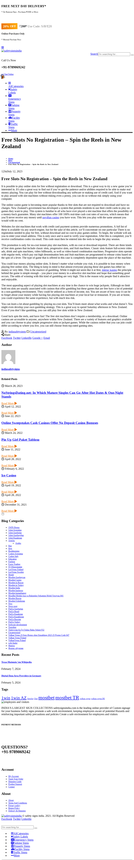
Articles (11, 540)
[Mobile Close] (3, 823)
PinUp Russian (14, 619)
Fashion (11, 561)
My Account (13, 776)
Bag (10, 546)
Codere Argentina (15, 553)
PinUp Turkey (14, 622)
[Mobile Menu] (2, 47)
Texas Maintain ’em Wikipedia (16, 662)
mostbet (46, 697)
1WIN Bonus (14, 527)
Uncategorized (38, 331)
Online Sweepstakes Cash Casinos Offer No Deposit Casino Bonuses (49, 423)
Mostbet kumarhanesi (17, 593)
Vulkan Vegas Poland (17, 638)
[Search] (132, 55)
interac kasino (109, 269)
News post (12, 606)
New (10, 603)
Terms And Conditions (17, 803)
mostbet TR (67, 697)
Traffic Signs (13, 126)
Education (12, 559)
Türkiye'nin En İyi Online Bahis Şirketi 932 (26, 630)
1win (5, 697)
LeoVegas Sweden (16, 572)
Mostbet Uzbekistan (16, 601)
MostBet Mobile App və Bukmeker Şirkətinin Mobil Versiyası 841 (36, 596)
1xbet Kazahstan (15, 538)
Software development (17, 624)
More (14, 130)
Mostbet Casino (14, 580)
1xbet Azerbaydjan (16, 535)
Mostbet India (14, 588)
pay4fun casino (50, 217)
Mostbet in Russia (15, 582)
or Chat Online (7, 74)
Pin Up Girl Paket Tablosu (20, 439)
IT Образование (15, 567)
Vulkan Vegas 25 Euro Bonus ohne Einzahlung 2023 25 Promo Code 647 (38, 635)
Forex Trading (14, 564)
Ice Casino (8, 475)
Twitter (17, 337)
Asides (18, 543)
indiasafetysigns (17, 331)
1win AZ (19, 697)
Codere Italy (13, 556)
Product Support (15, 784)
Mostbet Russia (14, 598)
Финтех (11, 645)
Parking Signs (13, 107)
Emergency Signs (14, 100)
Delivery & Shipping (17, 811)
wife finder (12, 643)
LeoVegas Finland (15, 569)
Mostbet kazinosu (15, 590)
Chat (36, 699)
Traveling (12, 627)
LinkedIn (26, 337)
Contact (11, 787)
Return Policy (14, 808)
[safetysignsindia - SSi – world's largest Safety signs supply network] (11, 50)
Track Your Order (15, 779)
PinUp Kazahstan (15, 614)
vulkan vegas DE (98, 699)
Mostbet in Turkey (16, 585)
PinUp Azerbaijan (15, 609)
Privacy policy (14, 805)
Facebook (6, 337)
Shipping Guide (14, 781)
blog (10, 548)
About (11, 800)
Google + (37, 337)
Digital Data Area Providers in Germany (21, 675)
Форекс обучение (15, 648)
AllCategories (16, 86)
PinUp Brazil (13, 611)
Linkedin (26, 818)
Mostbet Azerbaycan (16, 577)
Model (11, 575)
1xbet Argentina (14, 530)
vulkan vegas (85, 699)
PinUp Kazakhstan (16, 617)
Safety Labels (12, 91)
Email (46, 337)
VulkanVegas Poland (17, 640)
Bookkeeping (13, 551)
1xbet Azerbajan (15, 532)
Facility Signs (14, 119)
